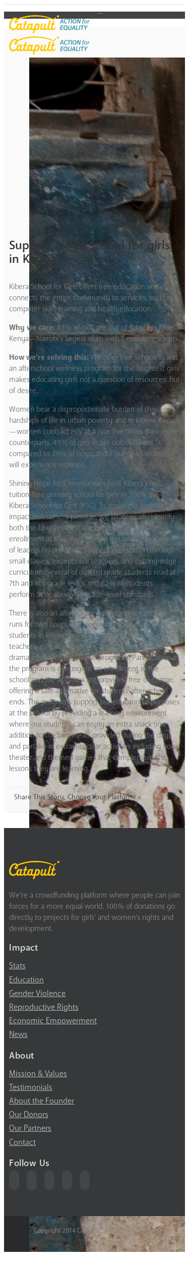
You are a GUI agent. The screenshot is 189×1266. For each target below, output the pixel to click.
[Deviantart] (99, 10)
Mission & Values (38, 1073)
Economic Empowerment (53, 1020)
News (18, 1034)
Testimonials (30, 1087)
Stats (17, 965)
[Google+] (67, 1180)
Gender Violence (37, 993)
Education (26, 979)
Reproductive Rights (44, 1007)
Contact (22, 1142)
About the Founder (41, 1101)
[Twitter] (32, 1180)
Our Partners (30, 1128)
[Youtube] (49, 1180)
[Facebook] (14, 1180)
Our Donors (28, 1114)
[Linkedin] (85, 1180)
